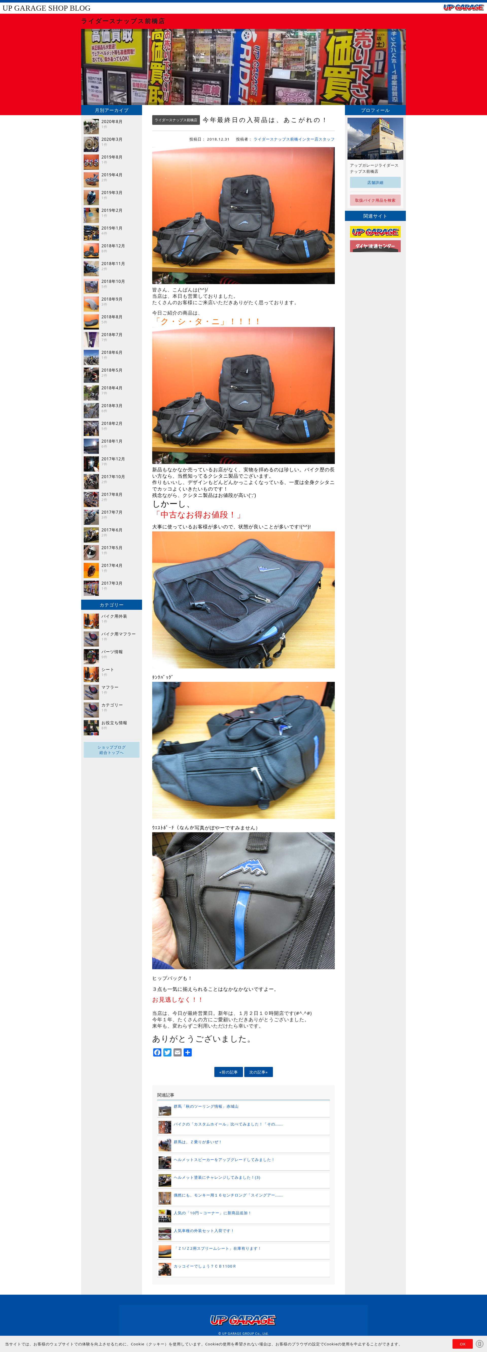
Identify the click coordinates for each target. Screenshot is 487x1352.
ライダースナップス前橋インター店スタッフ (294, 139)
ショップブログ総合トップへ (111, 749)
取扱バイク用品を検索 (375, 200)
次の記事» (258, 1071)
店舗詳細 (375, 182)
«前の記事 (228, 1071)
